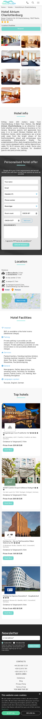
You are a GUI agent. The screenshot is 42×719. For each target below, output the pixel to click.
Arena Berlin (12, 274)
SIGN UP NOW (34, 646)
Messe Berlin (13, 273)
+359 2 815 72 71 (21, 671)
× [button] (39, 694)
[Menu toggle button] (38, 2)
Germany (9, 20)
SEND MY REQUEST (21, 245)
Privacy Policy (21, 684)
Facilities (12, 25)
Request (21, 28)
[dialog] (21, 705)
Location (5, 25)
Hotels (10, 7)
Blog (21, 681)
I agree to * (19, 241)
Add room (27, 220)
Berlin (3, 20)
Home (3, 7)
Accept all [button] (11, 713)
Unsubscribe (20, 643)
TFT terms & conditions (22, 241)
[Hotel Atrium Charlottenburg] (10, 42)
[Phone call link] (27, 2)
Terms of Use (21, 687)
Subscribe (8, 643)
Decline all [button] (30, 713)
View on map (21, 300)
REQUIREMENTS (10, 225)
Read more (5, 709)
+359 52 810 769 (21, 668)
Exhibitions (21, 678)
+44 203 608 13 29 (21, 665)
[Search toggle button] (32, 2)
